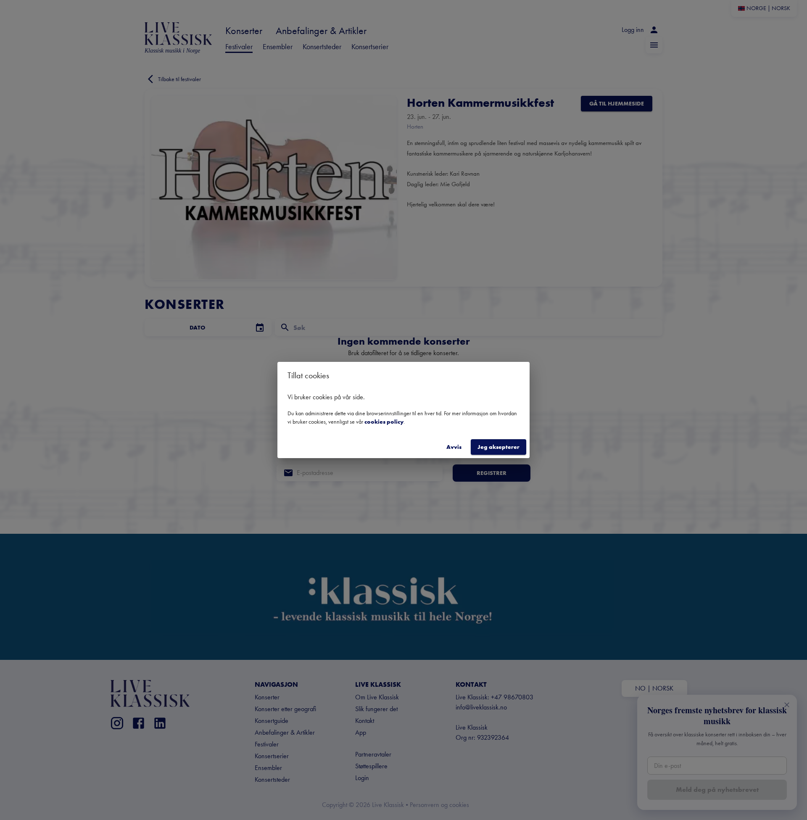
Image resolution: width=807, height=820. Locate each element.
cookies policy (384, 421)
